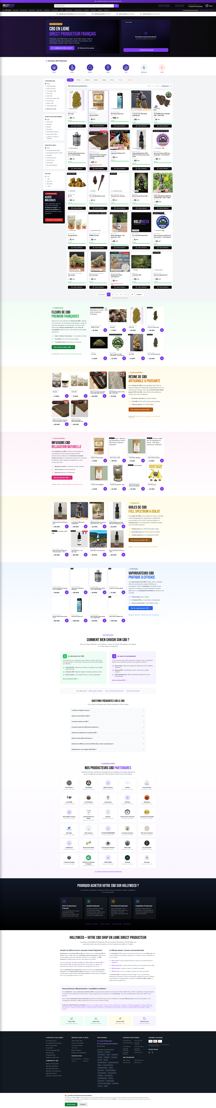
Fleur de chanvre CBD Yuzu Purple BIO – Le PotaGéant (162, 154)
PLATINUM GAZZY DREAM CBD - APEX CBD (162, 114)
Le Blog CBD (49, 1048)
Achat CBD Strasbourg (137, 1049)
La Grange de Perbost (92, 1007)
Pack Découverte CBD (53, 98)
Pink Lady (71, 113)
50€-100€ (49, 184)
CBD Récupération (116, 965)
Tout (48, 83)
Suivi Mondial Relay (76, 1059)
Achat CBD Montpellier (126, 1049)
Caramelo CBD (136, 275)
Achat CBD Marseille (128, 1042)
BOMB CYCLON (93, 235)
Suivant (139, 294)
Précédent (101, 294)
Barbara (49, 127)
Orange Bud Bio (72, 235)
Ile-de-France (50, 160)
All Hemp (49, 124)
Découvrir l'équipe (92, 924)
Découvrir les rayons (87, 48)
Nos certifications (153, 546)
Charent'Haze (116, 1005)
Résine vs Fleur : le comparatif (143, 416)
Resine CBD (50, 103)
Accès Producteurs (105, 1041)
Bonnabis (49, 129)
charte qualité (122, 991)
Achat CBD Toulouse (137, 1043)
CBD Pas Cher (115, 971)
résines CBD (99, 962)
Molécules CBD (51, 109)
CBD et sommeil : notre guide (64, 484)
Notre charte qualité (76, 354)
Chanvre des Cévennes (96, 1006)
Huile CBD (49, 96)
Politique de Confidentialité (79, 1052)
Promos (100, 10)
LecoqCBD (123, 1005)
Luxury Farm (137, 1005)
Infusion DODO (93, 115)
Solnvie (110, 1005)
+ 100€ (49, 186)
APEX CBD (50, 122)
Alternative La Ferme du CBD (53, 1075)
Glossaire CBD (50, 1052)
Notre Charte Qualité (51, 1045)
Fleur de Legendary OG (160, 275)
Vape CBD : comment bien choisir (143, 615)
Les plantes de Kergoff (109, 1006)
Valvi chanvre (124, 1006)
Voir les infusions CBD (61, 477)
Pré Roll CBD (50, 101)
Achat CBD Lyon (138, 1040)
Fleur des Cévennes (112, 1072)
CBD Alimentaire (51, 86)
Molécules (69, 10)
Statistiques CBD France (52, 1057)
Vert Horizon (89, 1005)
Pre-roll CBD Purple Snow (140, 235)
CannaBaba (96, 1005)
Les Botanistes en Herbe (79, 1006)
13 (132, 294)
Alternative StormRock (52, 1066)
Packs (61, 10)
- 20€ (48, 179)
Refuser (82, 1104)
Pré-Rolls (86, 10)
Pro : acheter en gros (207, 10)
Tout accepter (71, 1104)
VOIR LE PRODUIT (78, 126)
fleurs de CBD (78, 962)
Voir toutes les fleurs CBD (62, 347)
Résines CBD (23, 10)
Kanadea (64, 1009)
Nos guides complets (96, 691)
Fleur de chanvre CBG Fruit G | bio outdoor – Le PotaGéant (162, 236)
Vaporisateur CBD (52, 105)
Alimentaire (47, 10)
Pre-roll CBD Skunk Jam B (97, 196)
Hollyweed (149, 1005)
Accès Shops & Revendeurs (108, 1043)
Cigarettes (93, 10)
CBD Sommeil (115, 960)
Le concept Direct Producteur (54, 1043)
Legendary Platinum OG (118, 153)
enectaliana (71, 275)
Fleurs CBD (15, 10)
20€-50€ (49, 181)
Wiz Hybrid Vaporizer (117, 113)
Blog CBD (128, 924)
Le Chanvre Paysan (145, 1006)
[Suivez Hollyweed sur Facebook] (152, 1052)
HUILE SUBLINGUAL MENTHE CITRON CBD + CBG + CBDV (162, 196)
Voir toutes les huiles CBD (139, 540)
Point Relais (86, 1059)
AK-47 (70, 196)
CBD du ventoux (104, 1005)
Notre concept (106, 924)
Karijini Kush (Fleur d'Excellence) (116, 275)
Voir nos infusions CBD (70, 679)
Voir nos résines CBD (118, 680)
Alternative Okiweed (51, 1073)
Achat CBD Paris (127, 1040)
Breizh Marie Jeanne (52, 131)
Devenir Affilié (101, 1046)
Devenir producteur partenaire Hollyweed (109, 871)
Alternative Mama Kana (52, 1068)
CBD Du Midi (141, 1007)
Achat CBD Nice (127, 1046)
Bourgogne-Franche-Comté (54, 153)
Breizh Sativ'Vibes (52, 134)
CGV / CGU (75, 1048)
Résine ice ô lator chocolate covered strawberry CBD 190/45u (97, 156)
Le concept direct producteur (115, 691)
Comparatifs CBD (50, 1055)
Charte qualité (118, 924)
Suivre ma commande (77, 1043)
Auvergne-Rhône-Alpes (53, 150)
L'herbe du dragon (117, 1007)
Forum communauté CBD (52, 1050)
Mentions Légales (76, 1050)
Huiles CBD (31, 10)
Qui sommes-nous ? (77, 484)
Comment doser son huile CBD (140, 546)
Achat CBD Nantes (138, 1046)
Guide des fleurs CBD (65, 354)
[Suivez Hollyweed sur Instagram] (149, 1052)
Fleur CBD (49, 93)
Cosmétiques (55, 10)
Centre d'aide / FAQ (77, 1040)
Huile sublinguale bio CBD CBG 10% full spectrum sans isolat (140, 155)
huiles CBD (89, 962)
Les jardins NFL (108, 1007)
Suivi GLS (74, 1061)
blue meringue (93, 275)
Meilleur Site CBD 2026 (52, 1063)
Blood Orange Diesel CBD (140, 196)
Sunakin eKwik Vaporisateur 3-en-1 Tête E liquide (76, 154)
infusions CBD (67, 964)
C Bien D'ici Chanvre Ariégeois (52, 137)
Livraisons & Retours (77, 1045)
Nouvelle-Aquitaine (52, 165)
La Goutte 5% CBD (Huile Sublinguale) (139, 114)
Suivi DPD (85, 1061)
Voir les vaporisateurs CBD (140, 608)
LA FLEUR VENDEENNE (133, 1006)
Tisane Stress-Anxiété (118, 196)
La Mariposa (73, 1007)
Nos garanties (155, 615)
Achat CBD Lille (138, 1052)
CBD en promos (51, 88)
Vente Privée (79, 10)
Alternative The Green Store (53, 1071)
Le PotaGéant (130, 1005)
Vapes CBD (39, 10)
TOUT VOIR (8, 10)
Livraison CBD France (131, 1037)
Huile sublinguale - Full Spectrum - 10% (118, 236)
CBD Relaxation (116, 968)
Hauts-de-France (51, 157)
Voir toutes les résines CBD (140, 409)
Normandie (50, 162)
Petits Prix (106, 10)
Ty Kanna (147, 1007)
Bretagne (49, 155)
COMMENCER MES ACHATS (63, 48)
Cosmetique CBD (51, 91)
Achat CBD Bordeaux (125, 1053)
